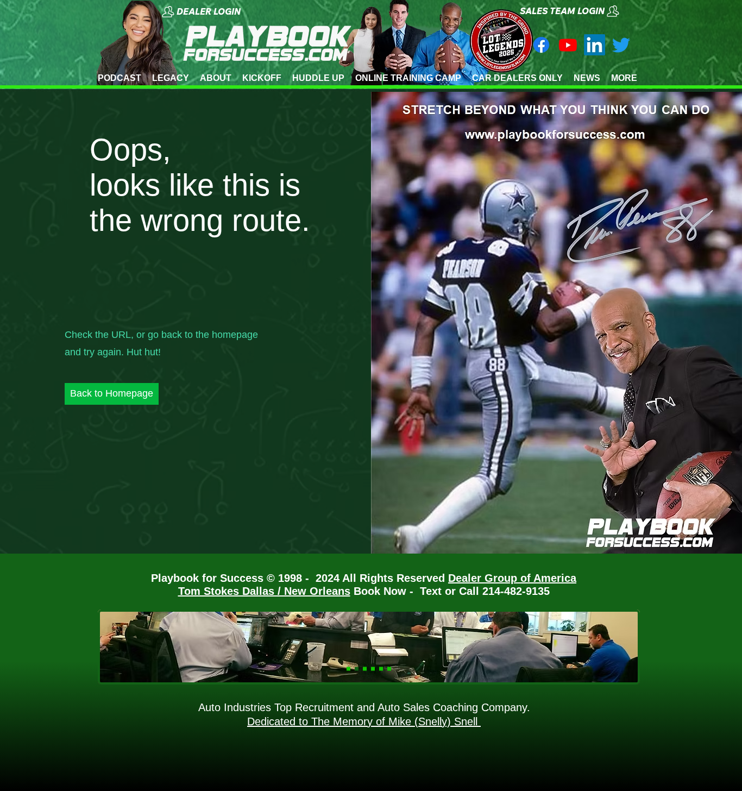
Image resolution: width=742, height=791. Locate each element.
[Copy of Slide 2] (389, 669)
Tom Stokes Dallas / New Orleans (264, 591)
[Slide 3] (357, 669)
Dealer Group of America (512, 578)
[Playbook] (567, 44)
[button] (221, 11)
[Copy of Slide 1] (381, 669)
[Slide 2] (365, 669)
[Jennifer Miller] (621, 44)
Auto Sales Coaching (426, 707)
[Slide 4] (373, 669)
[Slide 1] (348, 669)
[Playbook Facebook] (541, 44)
